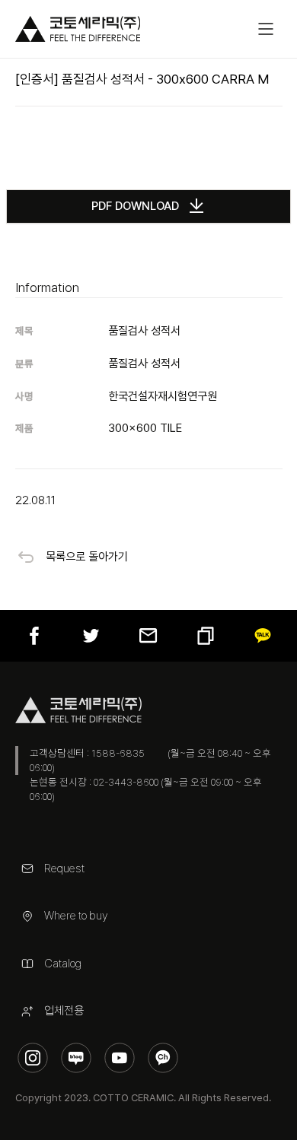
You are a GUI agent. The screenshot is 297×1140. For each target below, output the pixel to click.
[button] (266, 29)
